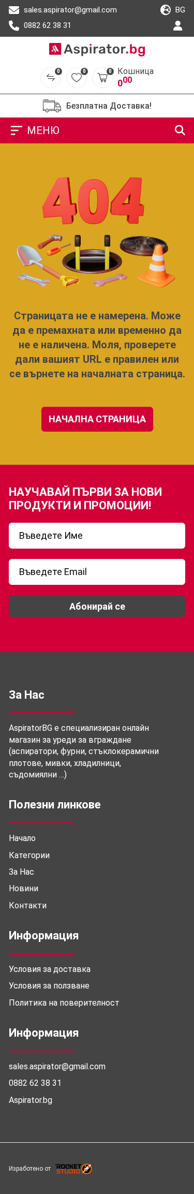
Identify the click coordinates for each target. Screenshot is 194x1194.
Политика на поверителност (64, 1003)
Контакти (28, 905)
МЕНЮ (43, 130)
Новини (23, 888)
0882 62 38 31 (46, 25)
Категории (29, 855)
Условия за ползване (49, 986)
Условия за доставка (50, 969)
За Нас (21, 872)
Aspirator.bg (30, 1100)
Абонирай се (97, 606)
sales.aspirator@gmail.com (69, 9)
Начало (22, 838)
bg (179, 9)
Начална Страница (97, 419)
